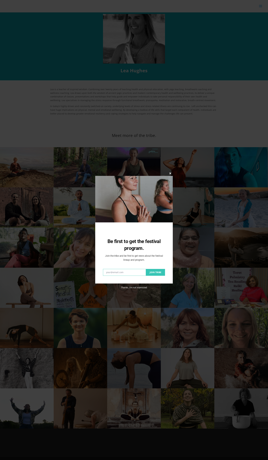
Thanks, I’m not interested (134, 287)
